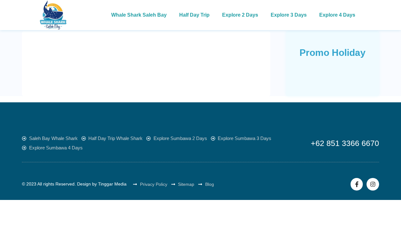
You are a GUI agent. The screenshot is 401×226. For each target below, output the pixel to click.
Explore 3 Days (289, 15)
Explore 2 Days (240, 15)
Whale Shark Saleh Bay (139, 15)
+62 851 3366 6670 (345, 143)
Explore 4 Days (337, 15)
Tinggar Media (112, 183)
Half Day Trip (194, 15)
